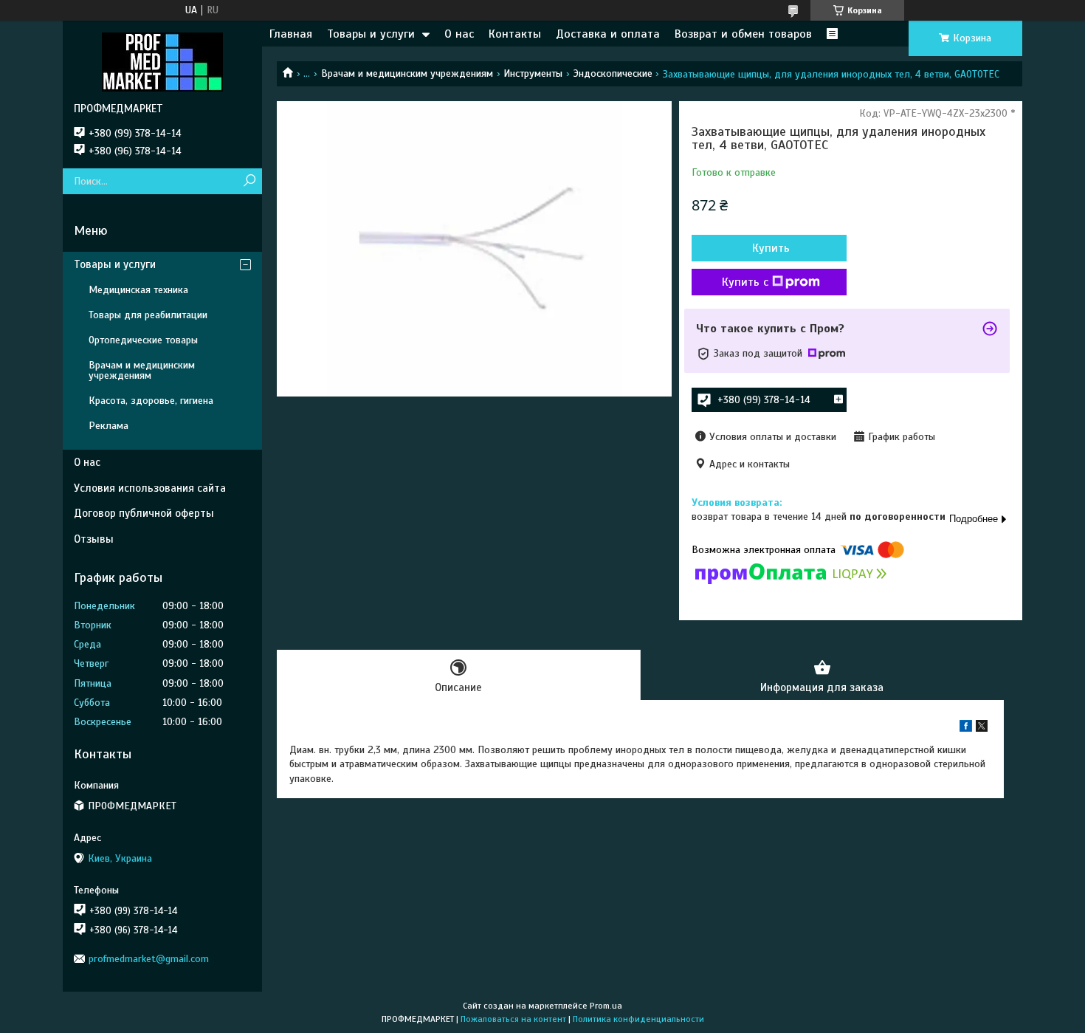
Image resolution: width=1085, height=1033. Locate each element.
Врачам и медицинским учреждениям (407, 73)
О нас (459, 34)
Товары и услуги (371, 34)
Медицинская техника (138, 290)
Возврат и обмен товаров (743, 34)
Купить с (745, 282)
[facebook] (966, 728)
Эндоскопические (613, 73)
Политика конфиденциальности (638, 1019)
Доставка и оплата (608, 34)
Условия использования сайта (150, 488)
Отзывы (94, 539)
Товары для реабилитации (148, 315)
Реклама (108, 425)
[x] (982, 728)
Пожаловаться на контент (513, 1019)
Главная (290, 34)
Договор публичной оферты (144, 513)
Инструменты (532, 73)
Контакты (515, 34)
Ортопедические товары (143, 340)
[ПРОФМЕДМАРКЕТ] (162, 61)
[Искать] (249, 181)
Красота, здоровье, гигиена (151, 400)
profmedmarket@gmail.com (149, 959)
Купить (771, 248)
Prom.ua (606, 1006)
